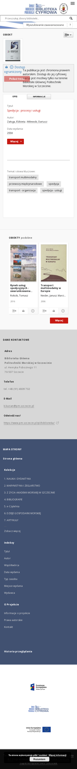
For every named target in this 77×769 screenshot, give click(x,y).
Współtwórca (11, 565)
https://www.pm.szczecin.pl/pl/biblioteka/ (29, 423)
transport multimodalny (23, 177)
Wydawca (9, 593)
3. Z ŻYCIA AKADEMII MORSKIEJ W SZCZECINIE (29, 492)
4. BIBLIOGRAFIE (13, 499)
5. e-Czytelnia (11, 506)
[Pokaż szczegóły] (32, 310)
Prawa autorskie (13, 620)
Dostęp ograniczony (14, 69)
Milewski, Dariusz (37, 121)
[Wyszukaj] (71, 18)
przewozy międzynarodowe (25, 184)
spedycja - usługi (52, 190)
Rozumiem (39, 759)
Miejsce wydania (13, 586)
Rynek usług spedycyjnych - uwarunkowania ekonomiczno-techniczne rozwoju (22, 288)
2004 (10, 133)
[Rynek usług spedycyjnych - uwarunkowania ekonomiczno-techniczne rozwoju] (23, 263)
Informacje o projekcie (17, 613)
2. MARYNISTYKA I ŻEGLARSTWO (22, 485)
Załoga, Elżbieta (16, 121)
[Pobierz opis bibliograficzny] (14, 310)
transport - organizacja (22, 190)
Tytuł (7, 551)
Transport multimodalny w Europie (51, 288)
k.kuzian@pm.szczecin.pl (19, 406)
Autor (7, 558)
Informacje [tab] (39, 97)
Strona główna (13, 458)
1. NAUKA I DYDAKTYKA (17, 478)
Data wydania (12, 572)
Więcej (59, 320)
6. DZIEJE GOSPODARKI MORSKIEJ (22, 513)
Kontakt (8, 627)
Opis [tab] (14, 96)
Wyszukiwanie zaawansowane (45, 24)
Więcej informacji (57, 755)
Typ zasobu (11, 579)
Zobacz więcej (12, 531)
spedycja (54, 184)
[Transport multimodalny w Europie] (54, 263)
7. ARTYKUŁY (11, 520)
